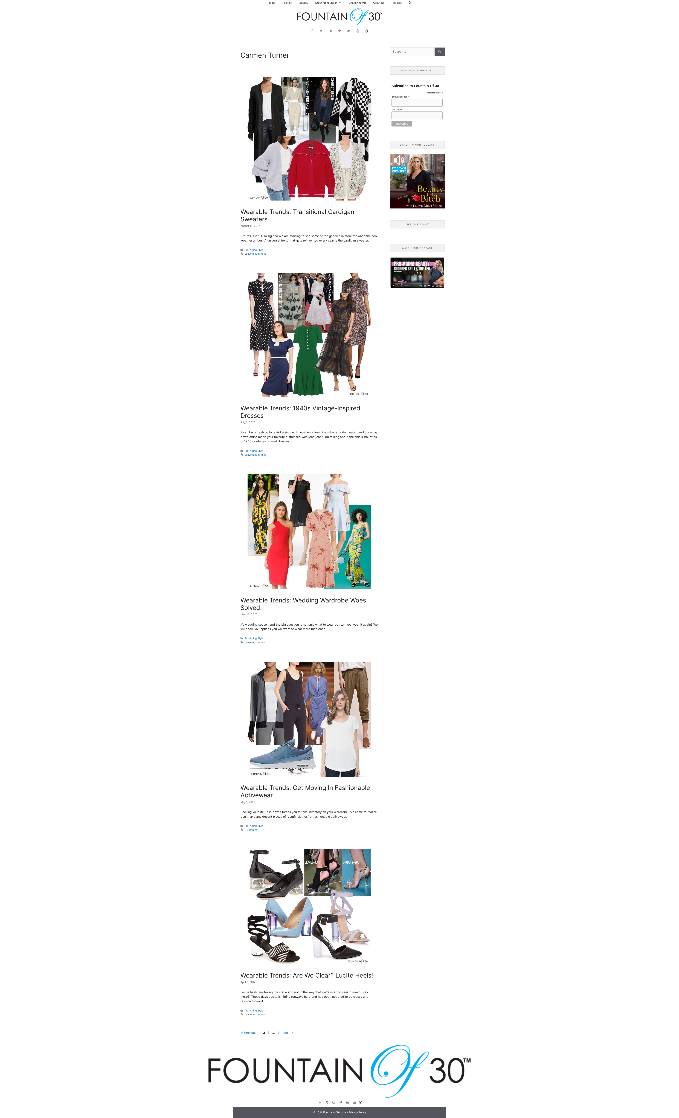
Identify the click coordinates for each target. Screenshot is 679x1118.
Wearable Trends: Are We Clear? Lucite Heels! (306, 975)
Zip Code (396, 109)
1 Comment (251, 829)
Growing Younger (326, 2)
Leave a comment (255, 253)
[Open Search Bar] (410, 2)
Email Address (400, 96)
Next (288, 1032)
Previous (248, 1032)
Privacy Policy (357, 1112)
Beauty (303, 2)
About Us (378, 2)
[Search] (440, 52)
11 (279, 1032)
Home (271, 2)
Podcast (396, 2)
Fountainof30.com (334, 1112)
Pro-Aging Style (254, 249)
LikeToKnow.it (357, 2)
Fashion (287, 2)
